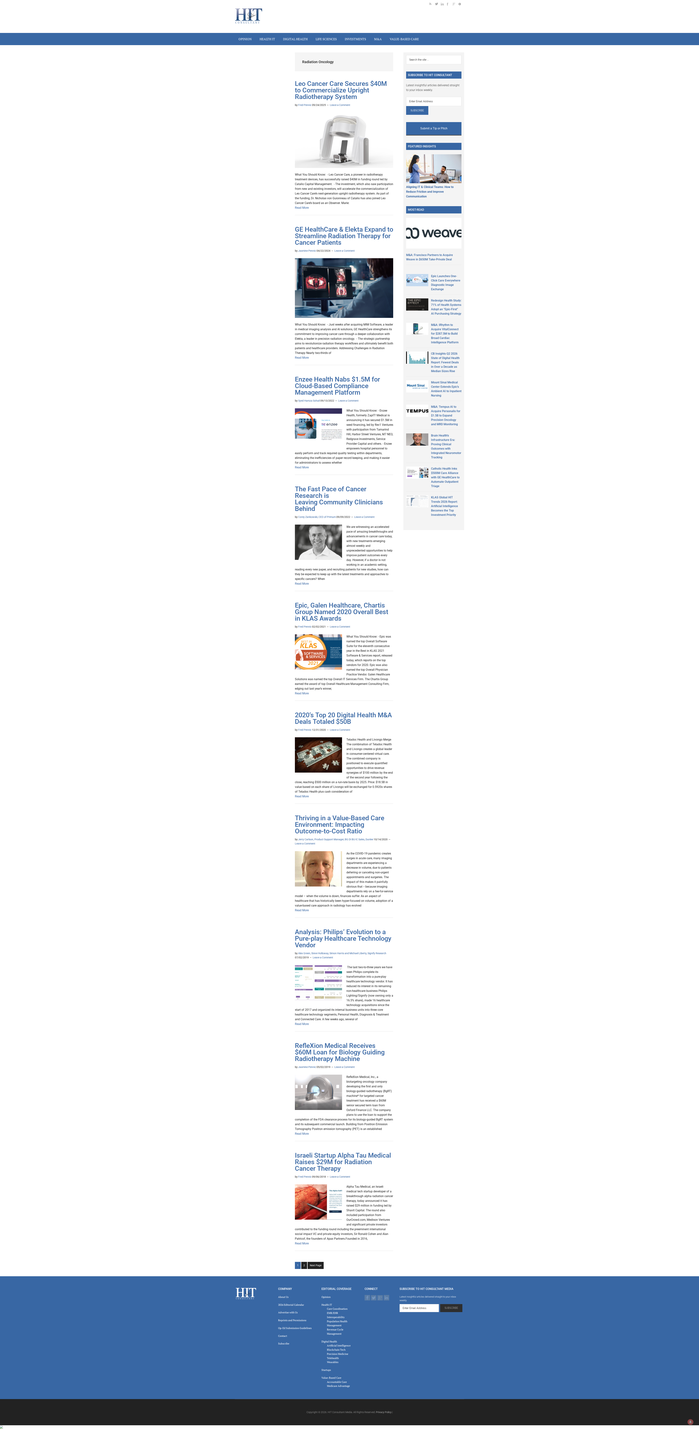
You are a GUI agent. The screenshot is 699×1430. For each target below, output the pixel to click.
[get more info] (461, 4)
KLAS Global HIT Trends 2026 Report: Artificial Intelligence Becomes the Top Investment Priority (444, 506)
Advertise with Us (288, 1312)
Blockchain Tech (336, 1349)
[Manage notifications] (690, 1422)
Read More (302, 207)
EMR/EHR (332, 1313)
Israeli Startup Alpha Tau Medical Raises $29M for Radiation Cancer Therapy (343, 1162)
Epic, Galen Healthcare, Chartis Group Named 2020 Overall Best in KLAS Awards (341, 612)
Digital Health (329, 1341)
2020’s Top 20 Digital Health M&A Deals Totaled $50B (343, 718)
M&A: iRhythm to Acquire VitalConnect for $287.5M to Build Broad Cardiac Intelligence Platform (445, 333)
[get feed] (432, 4)
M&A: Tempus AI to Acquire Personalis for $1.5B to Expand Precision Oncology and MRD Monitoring (445, 415)
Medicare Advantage (338, 1386)
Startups (326, 1370)
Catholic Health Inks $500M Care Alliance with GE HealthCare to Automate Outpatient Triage (445, 477)
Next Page (315, 1265)
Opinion (326, 1297)
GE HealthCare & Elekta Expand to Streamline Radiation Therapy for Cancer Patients (344, 236)
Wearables (332, 1362)
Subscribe (283, 1343)
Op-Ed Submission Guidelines (295, 1328)
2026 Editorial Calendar (291, 1304)
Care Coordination (337, 1308)
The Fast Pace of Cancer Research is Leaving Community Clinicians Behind (339, 499)
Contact (282, 1336)
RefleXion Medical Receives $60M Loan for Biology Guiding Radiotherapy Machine (340, 1052)
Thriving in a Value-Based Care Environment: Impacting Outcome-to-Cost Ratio (339, 824)
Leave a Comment (340, 105)
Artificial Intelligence (339, 1345)
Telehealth (333, 1358)
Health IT (326, 1304)
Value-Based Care (331, 1377)
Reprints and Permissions (292, 1320)
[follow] (438, 4)
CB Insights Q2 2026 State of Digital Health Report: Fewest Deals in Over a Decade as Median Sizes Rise (445, 362)
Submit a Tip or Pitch (433, 128)
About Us (283, 1297)
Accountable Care (337, 1382)
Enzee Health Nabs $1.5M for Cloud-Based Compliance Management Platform (337, 386)
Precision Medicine (337, 1354)
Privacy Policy (384, 1412)
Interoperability (336, 1317)
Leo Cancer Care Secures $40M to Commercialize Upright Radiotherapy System (341, 90)
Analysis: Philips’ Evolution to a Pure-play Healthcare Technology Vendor (343, 938)
